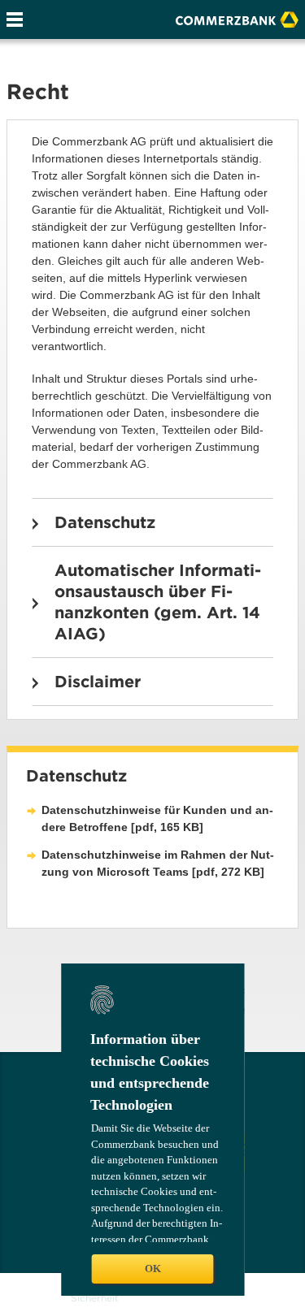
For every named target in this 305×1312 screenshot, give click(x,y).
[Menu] (14, 19)
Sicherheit (95, 1298)
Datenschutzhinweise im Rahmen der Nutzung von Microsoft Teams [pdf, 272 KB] (157, 863)
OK (153, 1268)
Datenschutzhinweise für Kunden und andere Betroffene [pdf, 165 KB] (157, 818)
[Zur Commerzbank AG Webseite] (237, 18)
